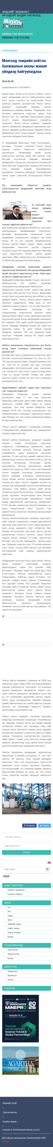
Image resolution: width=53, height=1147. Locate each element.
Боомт (10, 980)
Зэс (9, 911)
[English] (48, 864)
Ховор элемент (14, 932)
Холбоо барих (10, 1121)
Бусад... (11, 937)
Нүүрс (10, 916)
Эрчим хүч (12, 975)
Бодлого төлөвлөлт (16, 890)
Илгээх (26, 852)
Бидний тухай (10, 1103)
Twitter (46, 826)
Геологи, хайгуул (15, 894)
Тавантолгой (13, 954)
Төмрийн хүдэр (14, 924)
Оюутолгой (13, 950)
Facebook (30, 826)
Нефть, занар (13, 928)
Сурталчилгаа (10, 1112)
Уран (10, 920)
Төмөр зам (12, 971)
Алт (9, 907)
